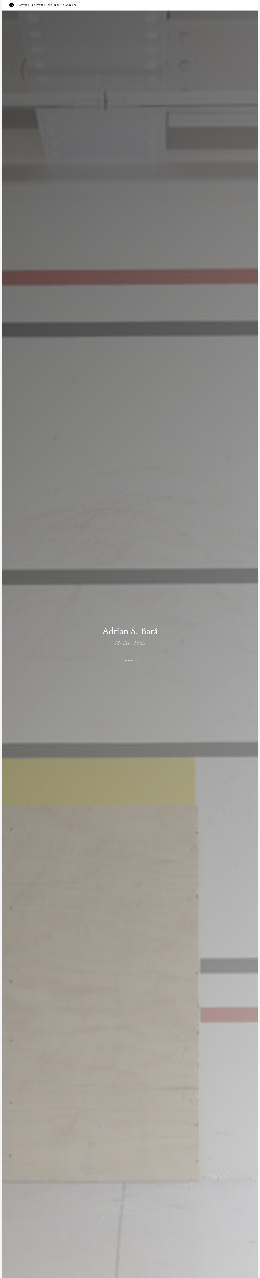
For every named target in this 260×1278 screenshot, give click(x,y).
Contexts (38, 5)
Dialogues (69, 5)
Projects (54, 5)
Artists (24, 5)
